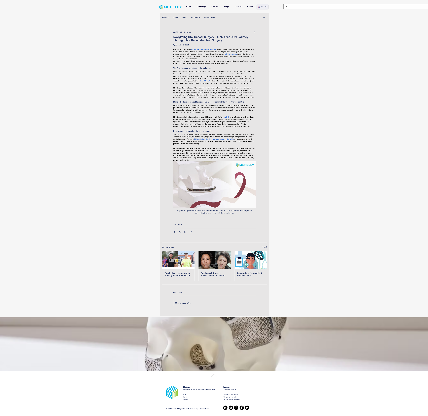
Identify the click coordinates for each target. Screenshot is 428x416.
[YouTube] (231, 408)
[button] (264, 17)
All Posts (165, 17)
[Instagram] (236, 408)
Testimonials (195, 17)
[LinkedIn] (225, 408)
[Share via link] (191, 232)
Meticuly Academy (210, 17)
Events (175, 17)
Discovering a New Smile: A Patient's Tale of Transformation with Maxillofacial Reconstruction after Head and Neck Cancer (250, 274)
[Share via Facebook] (174, 232)
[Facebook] (242, 408)
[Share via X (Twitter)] (180, 232)
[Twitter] (247, 408)
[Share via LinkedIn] (185, 232)
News (184, 17)
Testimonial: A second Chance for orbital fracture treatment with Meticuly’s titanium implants (213, 274)
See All (264, 247)
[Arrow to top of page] (214, 375)
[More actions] (254, 32)
